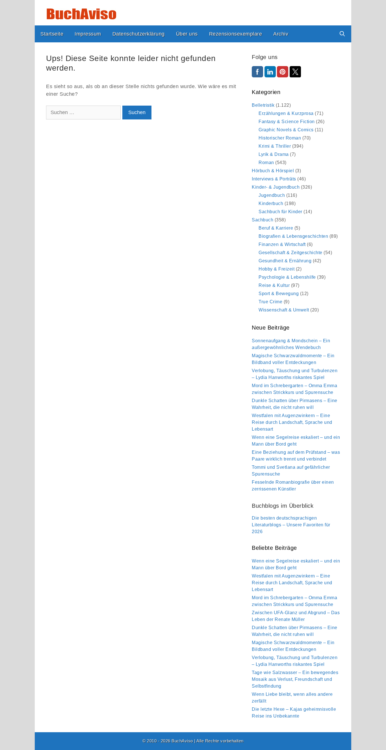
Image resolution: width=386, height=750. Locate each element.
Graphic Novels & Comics (286, 129)
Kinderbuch (271, 203)
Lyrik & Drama (274, 154)
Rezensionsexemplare (235, 34)
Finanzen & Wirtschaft (282, 244)
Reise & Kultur (274, 285)
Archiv (280, 34)
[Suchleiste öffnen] (342, 33)
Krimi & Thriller (275, 146)
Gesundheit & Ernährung (285, 260)
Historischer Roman (280, 138)
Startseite (51, 34)
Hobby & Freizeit (276, 269)
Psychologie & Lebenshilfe (287, 277)
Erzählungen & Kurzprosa (286, 113)
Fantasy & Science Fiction (287, 121)
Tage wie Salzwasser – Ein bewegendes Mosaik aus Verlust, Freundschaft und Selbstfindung (295, 679)
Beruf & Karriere (276, 228)
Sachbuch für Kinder (280, 211)
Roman (266, 162)
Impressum (88, 34)
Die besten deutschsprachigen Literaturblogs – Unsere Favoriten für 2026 (291, 525)
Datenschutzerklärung (138, 34)
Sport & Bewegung (279, 293)
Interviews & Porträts (274, 178)
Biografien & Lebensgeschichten (293, 236)
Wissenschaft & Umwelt (284, 310)
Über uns (187, 34)
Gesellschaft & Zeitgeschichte (290, 252)
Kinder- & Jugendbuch (276, 187)
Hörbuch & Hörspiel (273, 170)
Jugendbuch (272, 195)
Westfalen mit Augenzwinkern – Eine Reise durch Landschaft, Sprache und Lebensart (292, 422)
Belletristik (263, 105)
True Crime (270, 301)
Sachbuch (262, 219)
